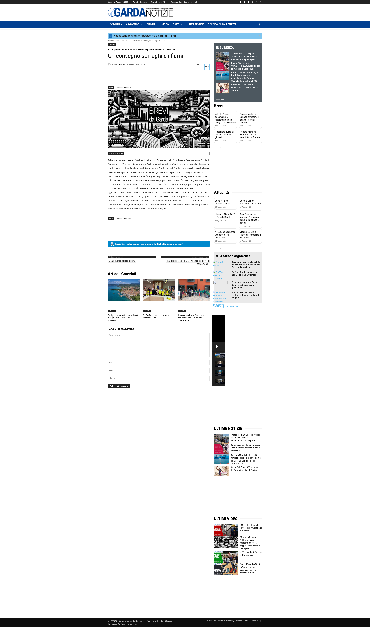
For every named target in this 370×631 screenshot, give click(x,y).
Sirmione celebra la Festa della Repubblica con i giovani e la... (245, 285)
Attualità (135, 40)
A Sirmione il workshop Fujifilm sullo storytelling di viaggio (245, 295)
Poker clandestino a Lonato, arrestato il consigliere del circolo (250, 118)
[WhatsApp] (131, 78)
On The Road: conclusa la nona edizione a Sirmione (245, 273)
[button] (258, 24)
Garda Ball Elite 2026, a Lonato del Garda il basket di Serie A (244, 88)
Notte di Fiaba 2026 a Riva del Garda (225, 215)
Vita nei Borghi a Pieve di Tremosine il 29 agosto (250, 235)
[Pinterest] (124, 78)
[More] (137, 78)
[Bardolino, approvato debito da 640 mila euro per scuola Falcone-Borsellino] (124, 290)
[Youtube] (260, 2)
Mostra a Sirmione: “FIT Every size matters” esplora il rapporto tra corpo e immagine (250, 543)
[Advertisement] (219, 12)
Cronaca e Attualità (122, 40)
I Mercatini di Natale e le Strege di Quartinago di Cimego (251, 528)
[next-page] (222, 98)
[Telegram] (248, 2)
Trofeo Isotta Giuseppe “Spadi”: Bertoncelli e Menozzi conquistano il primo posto (245, 57)
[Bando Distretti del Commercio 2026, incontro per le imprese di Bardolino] (222, 66)
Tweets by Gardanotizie (226, 306)
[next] (259, 36)
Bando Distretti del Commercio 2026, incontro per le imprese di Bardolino (245, 66)
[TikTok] (252, 2)
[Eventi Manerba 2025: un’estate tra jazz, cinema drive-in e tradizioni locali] (226, 569)
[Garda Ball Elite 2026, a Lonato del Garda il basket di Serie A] (222, 88)
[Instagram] (244, 2)
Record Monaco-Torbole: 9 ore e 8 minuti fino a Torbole (250, 134)
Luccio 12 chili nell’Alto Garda (222, 202)
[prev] (255, 36)
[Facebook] (240, 2)
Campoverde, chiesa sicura (122, 261)
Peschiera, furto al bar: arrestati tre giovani (224, 134)
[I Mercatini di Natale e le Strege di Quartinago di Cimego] (226, 530)
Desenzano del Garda (116, 153)
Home (110, 40)
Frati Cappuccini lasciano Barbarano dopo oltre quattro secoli (249, 218)
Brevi (218, 106)
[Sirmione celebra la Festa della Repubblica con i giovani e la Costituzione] (194, 290)
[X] (256, 2)
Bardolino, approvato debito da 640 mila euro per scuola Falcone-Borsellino (123, 317)
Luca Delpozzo (119, 64)
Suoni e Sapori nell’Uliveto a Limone (250, 202)
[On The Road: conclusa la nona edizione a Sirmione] (159, 290)
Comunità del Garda (123, 87)
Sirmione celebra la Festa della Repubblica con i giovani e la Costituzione (191, 317)
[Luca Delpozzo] (110, 64)
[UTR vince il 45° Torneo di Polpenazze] (226, 557)
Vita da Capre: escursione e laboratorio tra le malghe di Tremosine (146, 35)
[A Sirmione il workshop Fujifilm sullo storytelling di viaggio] (220, 298)
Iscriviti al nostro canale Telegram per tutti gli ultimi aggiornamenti (149, 244)
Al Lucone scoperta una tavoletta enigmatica (225, 235)
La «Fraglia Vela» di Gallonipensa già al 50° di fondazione (188, 262)
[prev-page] (218, 98)
